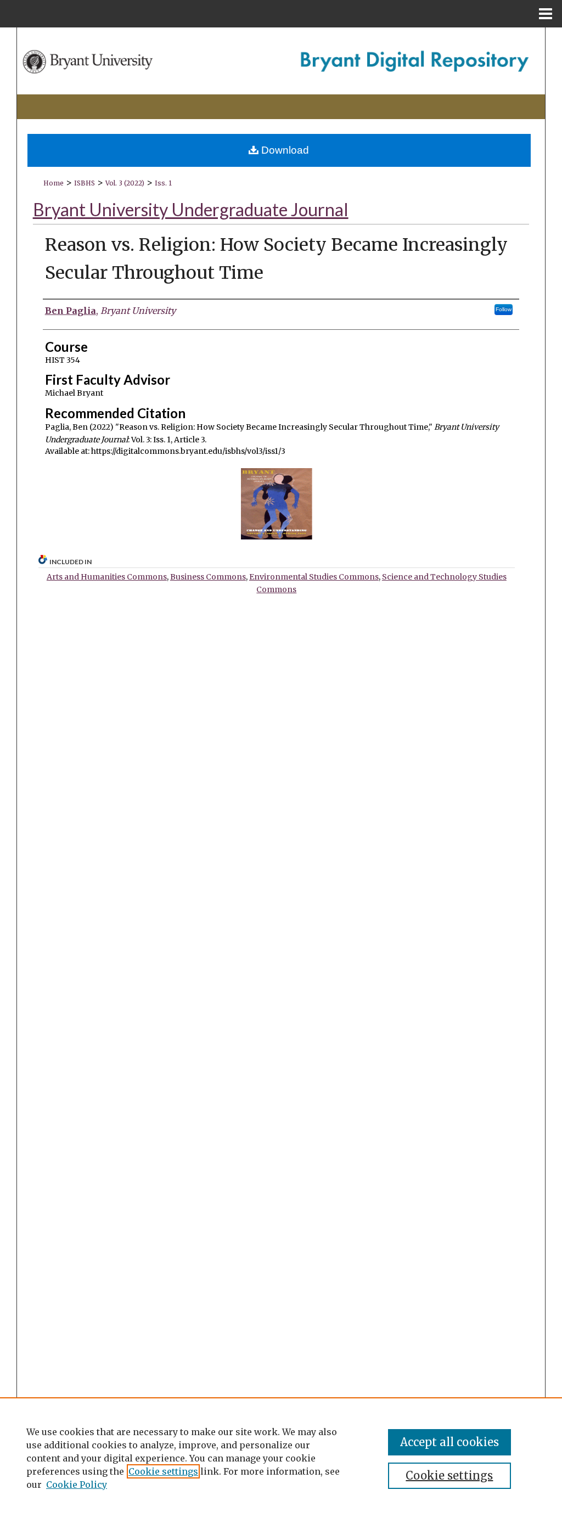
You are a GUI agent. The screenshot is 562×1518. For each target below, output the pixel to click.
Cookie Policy (76, 1484)
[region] (281, 1457)
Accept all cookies (449, 1442)
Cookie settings (163, 1471)
